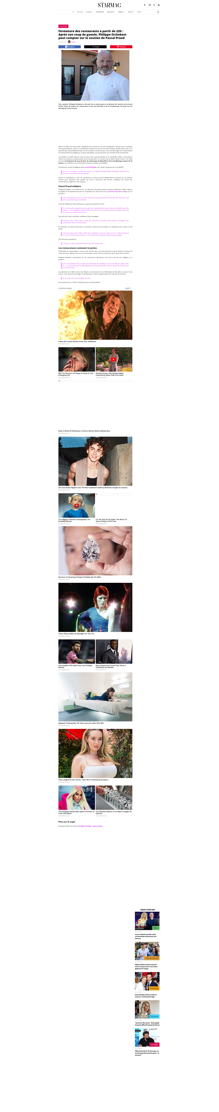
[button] (144, 6)
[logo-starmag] (109, 5)
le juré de (114, 191)
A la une (80, 12)
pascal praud (97, 826)
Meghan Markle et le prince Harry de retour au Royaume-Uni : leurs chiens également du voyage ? (146, 967)
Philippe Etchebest (85, 826)
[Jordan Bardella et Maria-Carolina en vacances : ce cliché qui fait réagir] (147, 981)
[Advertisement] (109, 18)
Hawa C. (74, 42)
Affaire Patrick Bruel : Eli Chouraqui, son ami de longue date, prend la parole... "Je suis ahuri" (147, 1053)
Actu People (154, 1044)
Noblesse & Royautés (151, 958)
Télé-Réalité (100, 12)
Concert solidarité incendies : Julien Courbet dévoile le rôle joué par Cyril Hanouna (145, 936)
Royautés (110, 12)
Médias (120, 12)
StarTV (130, 12)
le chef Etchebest (91, 167)
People (88, 12)
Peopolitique (154, 988)
